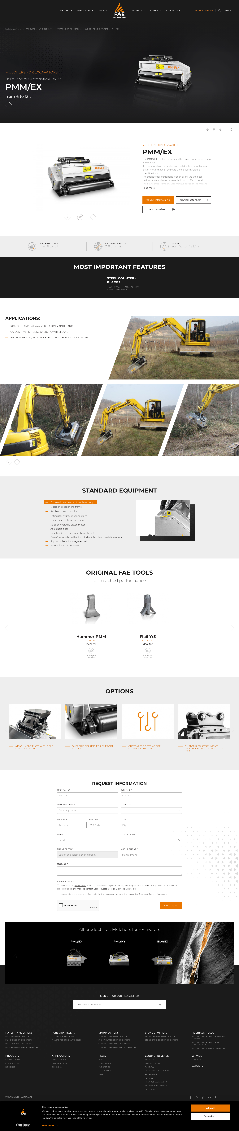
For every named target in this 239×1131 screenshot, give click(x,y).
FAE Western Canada (13, 29)
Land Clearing (59, 1060)
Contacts (197, 1060)
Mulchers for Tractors (18, 1036)
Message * (62, 864)
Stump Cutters (108, 1032)
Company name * (66, 805)
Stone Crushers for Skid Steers (161, 1040)
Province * (63, 819)
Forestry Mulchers (19, 1032)
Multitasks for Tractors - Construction (205, 1043)
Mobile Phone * (129, 849)
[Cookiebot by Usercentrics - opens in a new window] (23, 1126)
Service (197, 1056)
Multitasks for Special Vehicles (208, 1048)
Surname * (126, 790)
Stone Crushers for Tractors (160, 1036)
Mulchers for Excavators (95, 29)
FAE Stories (104, 1067)
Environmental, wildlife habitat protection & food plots (49, 337)
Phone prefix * (65, 849)
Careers (197, 1066)
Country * (126, 805)
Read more (148, 188)
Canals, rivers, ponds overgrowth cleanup (40, 332)
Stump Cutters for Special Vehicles (117, 1047)
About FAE (150, 1060)
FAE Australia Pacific (156, 1082)
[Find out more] (9, 105)
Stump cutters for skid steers (114, 1040)
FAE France (151, 1074)
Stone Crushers (156, 1032)
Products (30, 29)
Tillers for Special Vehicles (66, 1040)
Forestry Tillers (63, 1032)
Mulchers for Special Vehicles (21, 1047)
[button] (67, 217)
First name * (63, 790)
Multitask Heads (203, 1032)
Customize (209, 1116)
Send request (171, 905)
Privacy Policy (66, 881)
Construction (12, 1063)
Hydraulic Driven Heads (67, 29)
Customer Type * (129, 834)
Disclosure (162, 894)
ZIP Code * (94, 819)
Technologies (105, 1071)
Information (80, 885)
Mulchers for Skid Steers (18, 1040)
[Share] (230, 129)
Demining (10, 1067)
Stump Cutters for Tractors (113, 1036)
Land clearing (46, 29)
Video (101, 1074)
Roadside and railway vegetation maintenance (42, 326)
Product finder (204, 10)
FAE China (150, 1089)
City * (123, 819)
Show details (48, 1125)
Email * (61, 834)
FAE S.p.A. (149, 1067)
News (102, 1056)
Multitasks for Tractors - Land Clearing (208, 1037)
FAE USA (149, 1078)
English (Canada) (20, 1097)
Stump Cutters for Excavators (114, 1044)
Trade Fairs (104, 1063)
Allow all (210, 1108)
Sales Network (153, 1063)
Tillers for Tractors (63, 1036)
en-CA (228, 10)
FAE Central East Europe (158, 1071)
